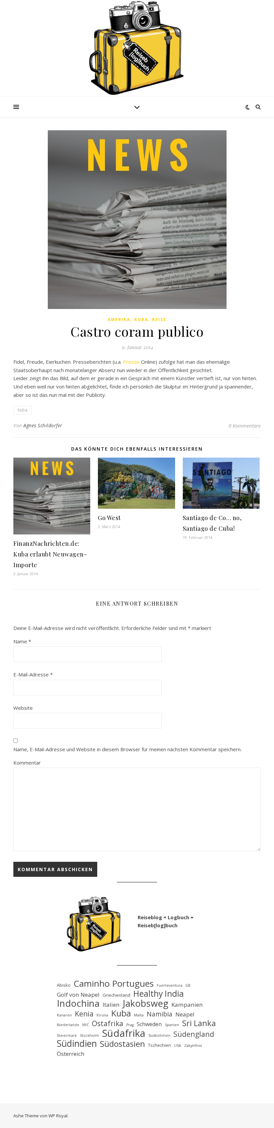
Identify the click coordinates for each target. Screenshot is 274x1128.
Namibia (159, 1014)
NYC (85, 1024)
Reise (159, 319)
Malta (139, 1015)
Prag (130, 1024)
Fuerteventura (169, 985)
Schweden (149, 1024)
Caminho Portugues (114, 983)
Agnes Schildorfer (42, 425)
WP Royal (57, 1116)
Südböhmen (159, 1035)
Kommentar (27, 762)
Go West (109, 518)
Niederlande (68, 1024)
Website (23, 707)
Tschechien (159, 1045)
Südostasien (122, 1044)
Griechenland (116, 995)
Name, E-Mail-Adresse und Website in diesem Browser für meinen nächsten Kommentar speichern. (127, 749)
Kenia (84, 1014)
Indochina (78, 1003)
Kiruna (102, 1015)
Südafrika (123, 1033)
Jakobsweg (145, 1003)
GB (187, 985)
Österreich (71, 1054)
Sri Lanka (199, 1023)
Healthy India (158, 993)
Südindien (77, 1043)
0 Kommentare (245, 425)
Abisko (64, 985)
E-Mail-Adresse (33, 674)
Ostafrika (107, 1023)
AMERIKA (119, 319)
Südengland (193, 1034)
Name (22, 641)
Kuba (141, 319)
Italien (111, 1004)
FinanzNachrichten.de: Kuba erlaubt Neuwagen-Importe (50, 554)
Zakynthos (193, 1045)
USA (177, 1045)
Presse (131, 361)
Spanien (172, 1024)
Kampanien (187, 1004)
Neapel (184, 1014)
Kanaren (64, 1015)
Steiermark (67, 1035)
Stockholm (89, 1035)
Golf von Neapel (78, 994)
